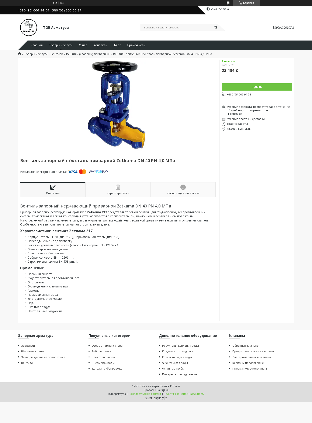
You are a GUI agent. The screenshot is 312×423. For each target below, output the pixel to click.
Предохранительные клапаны (253, 351)
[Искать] (215, 27)
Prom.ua (175, 386)
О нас (83, 45)
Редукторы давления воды (180, 345)
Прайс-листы (136, 45)
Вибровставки (101, 351)
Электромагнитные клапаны (251, 357)
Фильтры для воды (175, 363)
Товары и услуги (61, 45)
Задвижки (28, 345)
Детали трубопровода (107, 368)
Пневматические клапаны (250, 368)
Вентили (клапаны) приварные (88, 54)
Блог (117, 45)
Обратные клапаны (245, 345)
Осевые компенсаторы (107, 345)
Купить (257, 87)
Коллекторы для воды (177, 357)
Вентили (57, 54)
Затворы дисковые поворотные (43, 357)
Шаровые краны (32, 351)
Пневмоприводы (103, 363)
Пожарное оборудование (179, 374)
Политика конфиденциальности (184, 394)
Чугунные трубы (173, 368)
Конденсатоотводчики (177, 351)
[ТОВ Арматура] (28, 27)
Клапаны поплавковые (248, 363)
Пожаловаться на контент (145, 394)
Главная (37, 45)
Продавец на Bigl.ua (156, 390)
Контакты (100, 45)
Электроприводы (103, 357)
